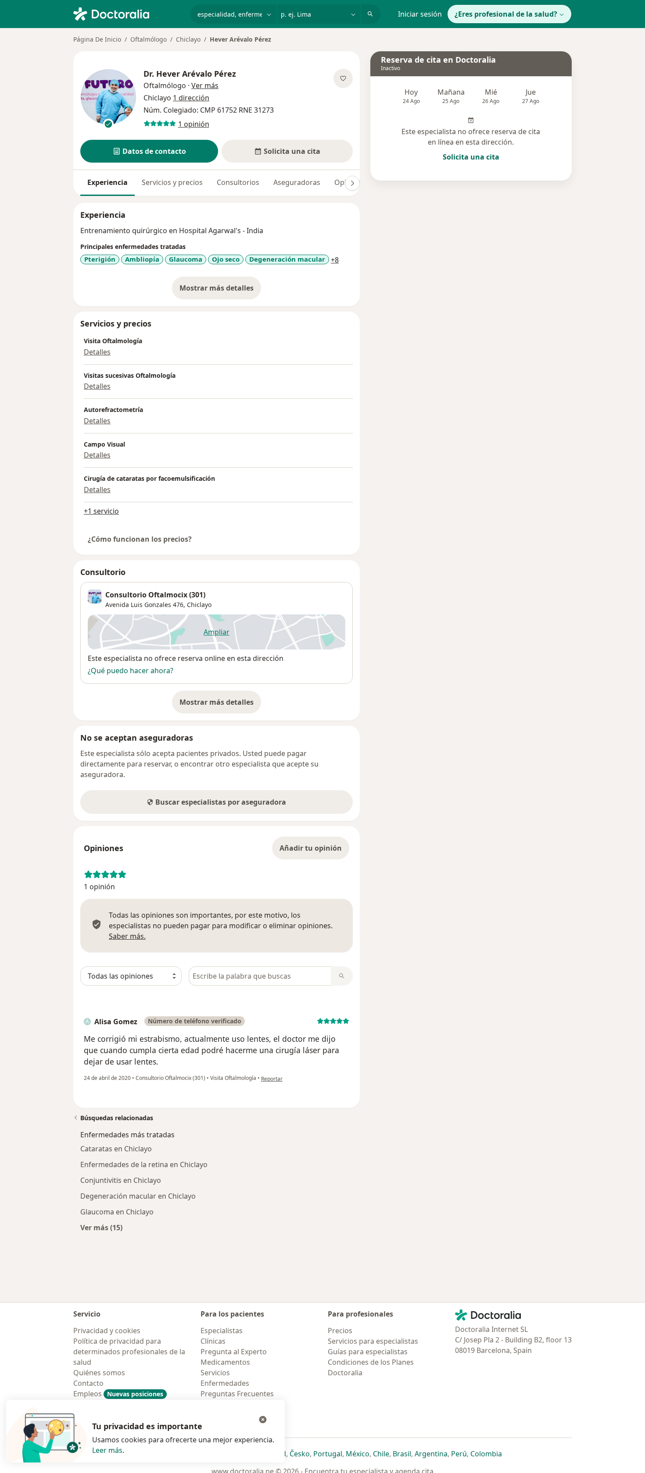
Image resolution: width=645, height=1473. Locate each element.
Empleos (118, 1393)
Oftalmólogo (148, 39)
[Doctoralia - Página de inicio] (128, 13)
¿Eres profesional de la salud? (506, 14)
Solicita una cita (471, 157)
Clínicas (213, 1341)
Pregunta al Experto (234, 1351)
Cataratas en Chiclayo (116, 1149)
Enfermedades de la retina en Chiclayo (144, 1164)
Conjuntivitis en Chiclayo (120, 1180)
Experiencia (107, 182)
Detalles (97, 352)
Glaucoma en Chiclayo (117, 1212)
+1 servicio (101, 511)
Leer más (107, 1450)
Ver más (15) (101, 1227)
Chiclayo (188, 39)
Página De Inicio (97, 39)
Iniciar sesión (420, 14)
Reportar (272, 1079)
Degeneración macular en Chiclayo (138, 1196)
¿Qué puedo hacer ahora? (130, 670)
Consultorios (238, 182)
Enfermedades (225, 1383)
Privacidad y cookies (106, 1330)
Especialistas (222, 1330)
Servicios (215, 1372)
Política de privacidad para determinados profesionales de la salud (129, 1351)
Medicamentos (225, 1362)
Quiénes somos (99, 1372)
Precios (340, 1330)
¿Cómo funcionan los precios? (140, 539)
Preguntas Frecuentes (237, 1393)
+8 (335, 260)
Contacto (88, 1383)
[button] (149, 151)
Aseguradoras (296, 182)
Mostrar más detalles (220, 290)
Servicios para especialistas (373, 1341)
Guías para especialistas (368, 1351)
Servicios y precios (172, 182)
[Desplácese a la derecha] (352, 183)
